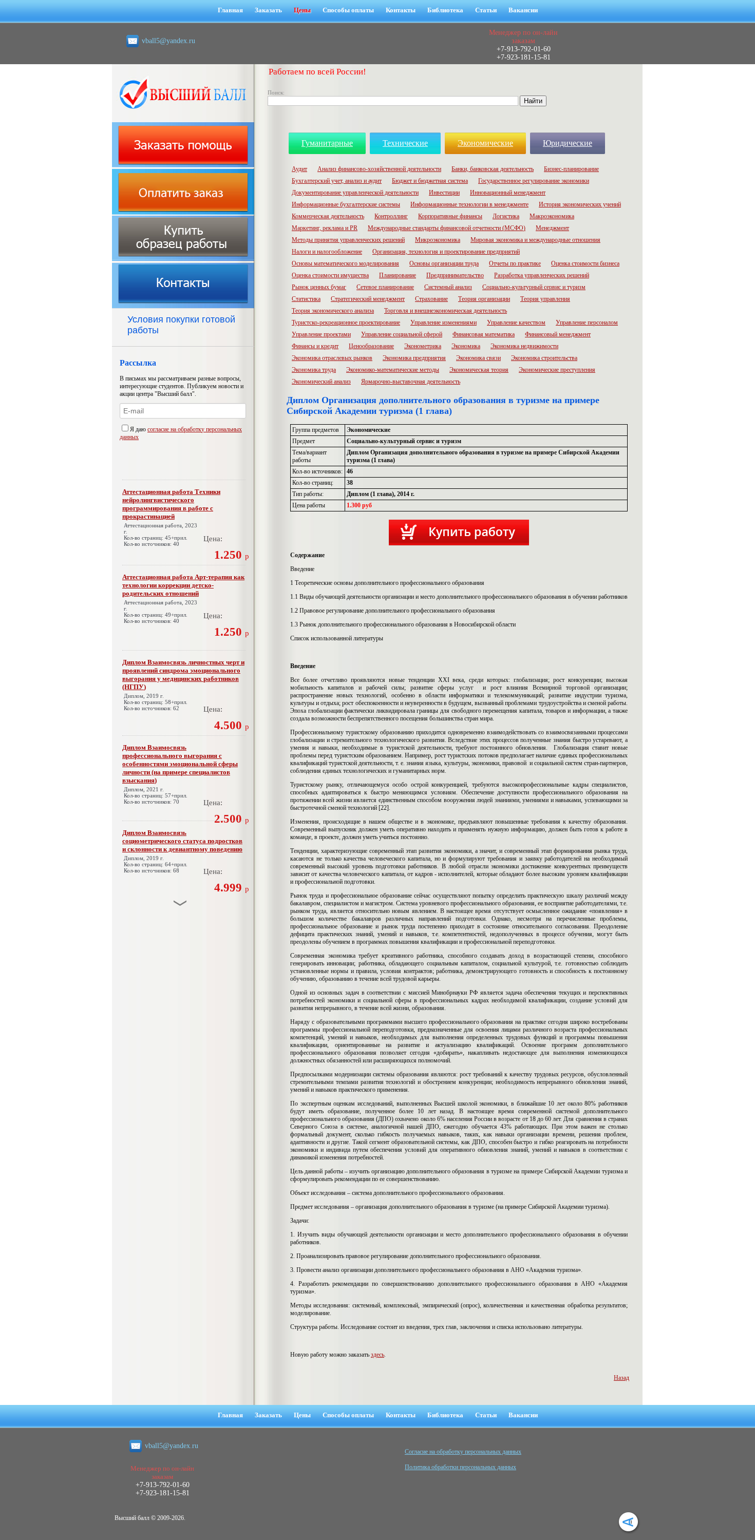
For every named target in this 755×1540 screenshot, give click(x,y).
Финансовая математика (483, 334)
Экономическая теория (478, 369)
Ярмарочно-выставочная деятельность (410, 381)
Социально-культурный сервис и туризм (534, 287)
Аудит (299, 169)
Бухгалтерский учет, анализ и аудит (337, 180)
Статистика (306, 298)
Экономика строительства (544, 358)
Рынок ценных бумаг (319, 287)
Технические (405, 143)
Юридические (567, 143)
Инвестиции (444, 192)
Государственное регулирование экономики (533, 180)
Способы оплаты (348, 10)
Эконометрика (422, 346)
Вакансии (523, 10)
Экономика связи (478, 358)
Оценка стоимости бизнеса (585, 263)
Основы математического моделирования (345, 263)
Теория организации (484, 298)
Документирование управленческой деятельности (355, 192)
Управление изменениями (443, 322)
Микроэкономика (437, 239)
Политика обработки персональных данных (460, 1467)
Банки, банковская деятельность (492, 169)
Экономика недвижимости (524, 346)
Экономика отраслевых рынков (332, 358)
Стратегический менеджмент (368, 298)
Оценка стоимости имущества (330, 275)
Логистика (506, 216)
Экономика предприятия (414, 358)
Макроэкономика (552, 216)
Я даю (138, 429)
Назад (621, 1377)
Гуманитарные (327, 143)
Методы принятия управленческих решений (348, 239)
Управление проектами (321, 334)
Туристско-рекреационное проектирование (346, 322)
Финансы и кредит (315, 346)
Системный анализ (448, 287)
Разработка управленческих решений (541, 275)
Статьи (486, 10)
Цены (302, 10)
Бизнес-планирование (571, 169)
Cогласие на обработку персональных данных (463, 1451)
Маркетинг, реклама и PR (324, 228)
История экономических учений (580, 204)
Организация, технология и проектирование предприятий (446, 251)
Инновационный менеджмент (507, 192)
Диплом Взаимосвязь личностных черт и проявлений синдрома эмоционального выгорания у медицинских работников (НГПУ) (183, 674)
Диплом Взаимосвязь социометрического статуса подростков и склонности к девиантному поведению (182, 841)
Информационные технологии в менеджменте (469, 204)
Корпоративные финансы (450, 216)
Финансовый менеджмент (558, 334)
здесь (377, 1354)
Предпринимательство (455, 275)
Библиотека (445, 10)
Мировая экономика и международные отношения (535, 239)
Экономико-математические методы (392, 369)
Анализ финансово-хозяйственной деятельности (379, 169)
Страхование (431, 298)
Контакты (401, 10)
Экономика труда (314, 369)
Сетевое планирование (385, 287)
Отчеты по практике (515, 263)
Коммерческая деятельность (328, 216)
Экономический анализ (321, 381)
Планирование (397, 275)
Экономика (465, 346)
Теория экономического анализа (333, 310)
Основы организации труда (444, 263)
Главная (230, 10)
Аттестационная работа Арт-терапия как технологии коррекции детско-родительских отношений (183, 585)
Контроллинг (391, 216)
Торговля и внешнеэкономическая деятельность (445, 310)
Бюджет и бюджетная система (430, 180)
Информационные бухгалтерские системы (346, 204)
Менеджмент (552, 228)
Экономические (485, 143)
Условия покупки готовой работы (181, 324)
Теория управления (545, 298)
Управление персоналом (587, 322)
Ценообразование (371, 346)
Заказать (268, 10)
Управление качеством (516, 322)
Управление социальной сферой (401, 334)
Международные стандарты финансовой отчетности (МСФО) (446, 228)
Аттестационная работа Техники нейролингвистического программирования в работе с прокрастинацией (171, 504)
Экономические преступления (557, 369)
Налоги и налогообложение (327, 251)
